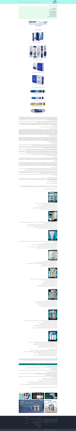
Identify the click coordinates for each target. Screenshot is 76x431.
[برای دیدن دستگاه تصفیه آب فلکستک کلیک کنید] (51, 406)
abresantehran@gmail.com (37, 421)
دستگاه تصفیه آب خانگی (50, 171)
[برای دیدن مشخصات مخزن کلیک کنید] (38, 395)
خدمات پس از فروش (26, 423)
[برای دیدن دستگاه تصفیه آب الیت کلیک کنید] (31, 406)
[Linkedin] (39, 426)
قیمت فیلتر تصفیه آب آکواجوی (53, 5)
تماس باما (27, 420)
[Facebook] (40, 426)
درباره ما (27, 419)
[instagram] (38, 426)
